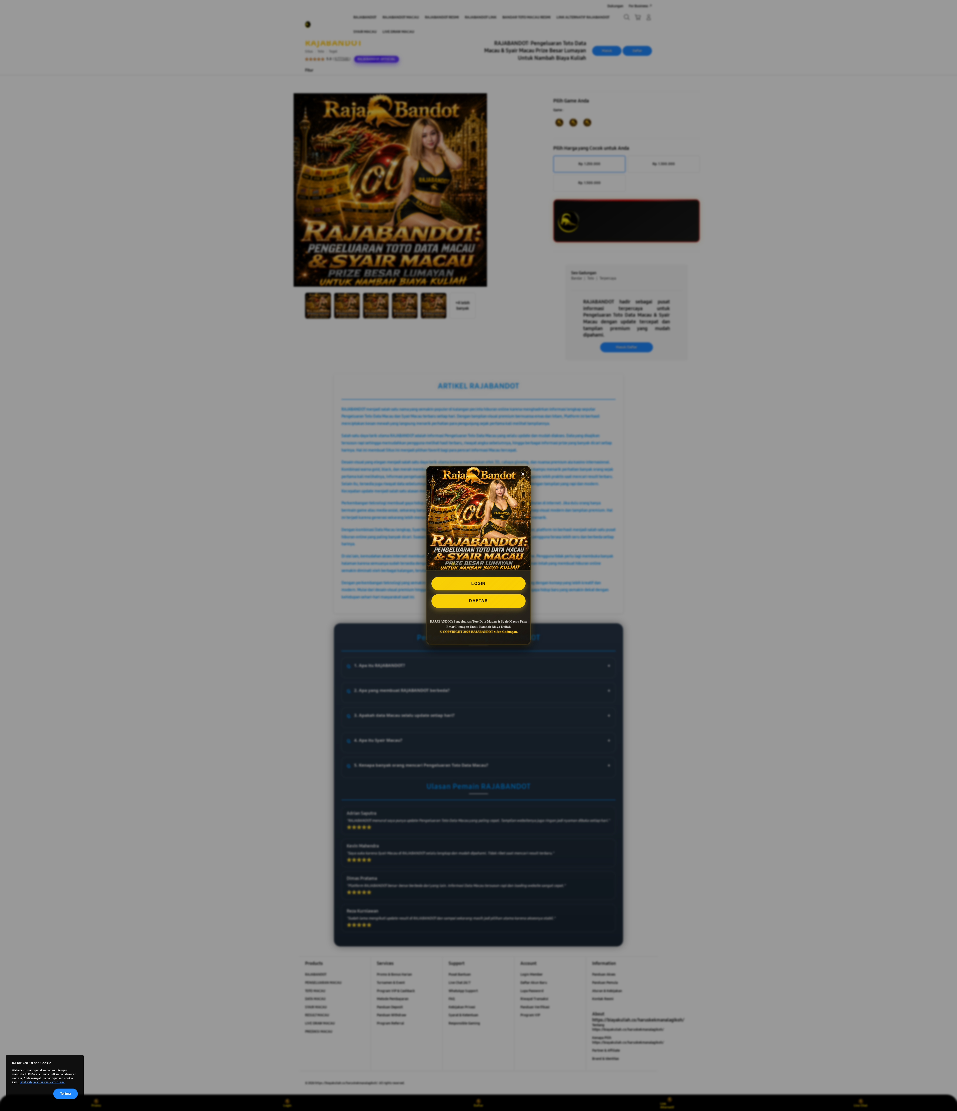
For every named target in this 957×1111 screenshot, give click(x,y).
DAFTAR (478, 601)
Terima (65, 1094)
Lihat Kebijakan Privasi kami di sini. (42, 1082)
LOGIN (478, 583)
